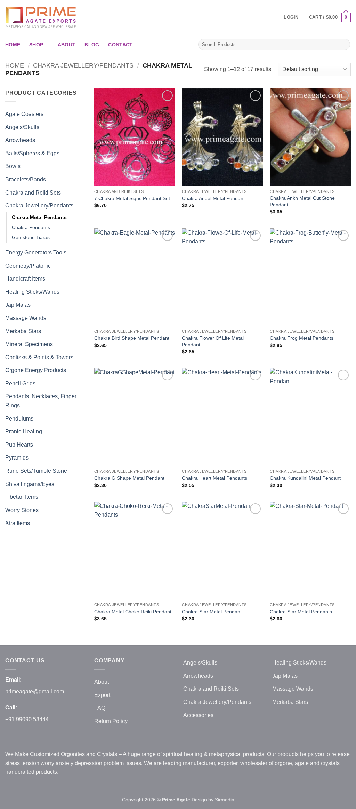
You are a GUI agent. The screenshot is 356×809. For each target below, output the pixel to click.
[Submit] (343, 44)
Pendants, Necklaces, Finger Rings (40, 400)
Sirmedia (224, 799)
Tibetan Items (21, 497)
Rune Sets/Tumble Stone (36, 471)
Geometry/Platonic (28, 266)
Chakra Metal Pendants (39, 217)
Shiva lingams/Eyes (29, 484)
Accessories (198, 715)
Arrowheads (20, 140)
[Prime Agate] (41, 17)
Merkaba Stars (23, 331)
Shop (36, 44)
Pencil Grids (20, 383)
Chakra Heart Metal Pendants (214, 478)
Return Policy (111, 721)
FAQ (99, 708)
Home (12, 44)
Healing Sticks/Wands (32, 292)
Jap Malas (18, 305)
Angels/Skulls (22, 127)
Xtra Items (17, 523)
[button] (291, 17)
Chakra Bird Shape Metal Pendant (131, 338)
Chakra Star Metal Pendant (212, 611)
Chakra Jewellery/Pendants (83, 65)
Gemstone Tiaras (31, 237)
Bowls (13, 166)
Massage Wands (25, 318)
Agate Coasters (24, 114)
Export (102, 695)
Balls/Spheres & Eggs (32, 153)
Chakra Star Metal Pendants (301, 611)
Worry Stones (22, 510)
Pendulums (19, 419)
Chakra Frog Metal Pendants (301, 338)
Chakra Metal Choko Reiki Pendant (132, 611)
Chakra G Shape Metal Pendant (129, 478)
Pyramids (17, 458)
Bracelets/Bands (25, 179)
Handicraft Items (25, 279)
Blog (91, 44)
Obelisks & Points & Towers (39, 357)
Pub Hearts (19, 445)
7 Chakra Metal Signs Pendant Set (132, 198)
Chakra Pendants (31, 227)
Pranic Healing (23, 431)
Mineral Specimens (29, 344)
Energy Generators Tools (35, 253)
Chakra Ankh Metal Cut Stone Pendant (302, 201)
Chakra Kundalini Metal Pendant (305, 478)
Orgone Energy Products (35, 370)
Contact (120, 44)
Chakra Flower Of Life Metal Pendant (213, 341)
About (66, 44)
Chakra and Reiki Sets (33, 193)
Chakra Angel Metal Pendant (213, 198)
